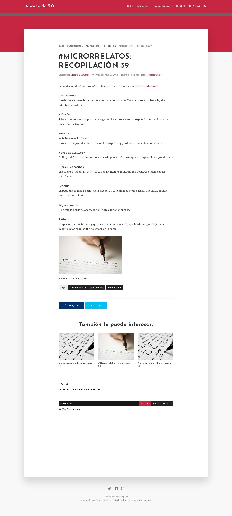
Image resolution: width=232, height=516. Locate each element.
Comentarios (154, 75)
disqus (156, 404)
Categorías (143, 6)
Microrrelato (92, 46)
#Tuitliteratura (75, 46)
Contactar (194, 6)
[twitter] (109, 489)
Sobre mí (180, 6)
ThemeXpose (121, 497)
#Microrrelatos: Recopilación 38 (154, 364)
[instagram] (122, 489)
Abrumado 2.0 (39, 6)
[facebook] (116, 489)
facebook (167, 404)
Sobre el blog (162, 6)
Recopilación (109, 46)
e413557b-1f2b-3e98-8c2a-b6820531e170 (131, 500)
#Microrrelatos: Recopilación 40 (75, 364)
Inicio (130, 6)
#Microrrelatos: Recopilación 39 (114, 364)
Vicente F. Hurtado (80, 75)
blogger (145, 404)
